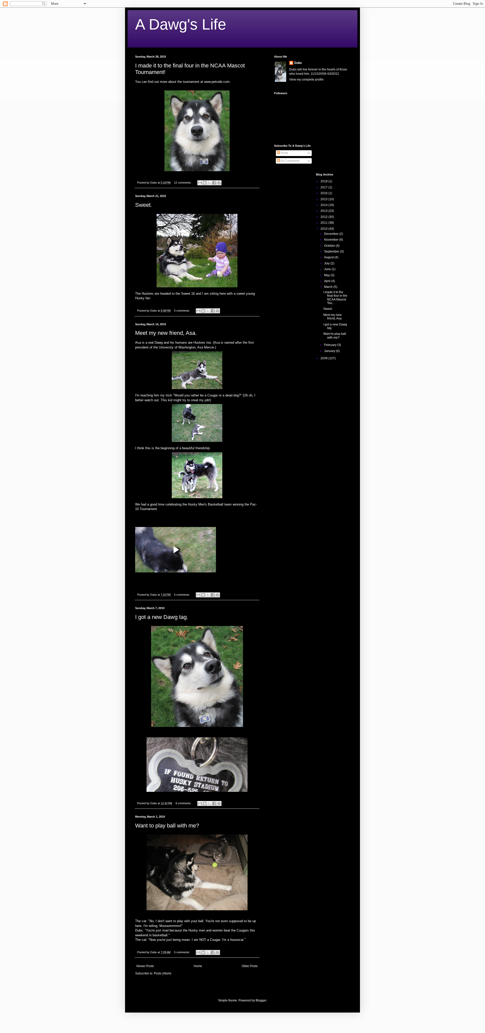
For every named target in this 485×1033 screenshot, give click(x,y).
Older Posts (250, 966)
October (330, 245)
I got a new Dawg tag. (161, 617)
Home (198, 966)
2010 (324, 229)
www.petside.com (217, 82)
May (327, 275)
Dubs (298, 63)
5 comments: (182, 310)
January (330, 351)
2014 (324, 205)
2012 (324, 217)
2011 (324, 222)
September (332, 251)
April (327, 281)
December (331, 234)
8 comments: (184, 803)
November (331, 239)
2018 (324, 181)
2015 (324, 199)
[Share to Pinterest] (219, 182)
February (330, 345)
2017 (324, 187)
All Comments (290, 161)
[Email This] (199, 182)
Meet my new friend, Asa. (166, 333)
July (327, 263)
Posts (284, 153)
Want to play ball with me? (167, 825)
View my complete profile (306, 79)
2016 (324, 193)
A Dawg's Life (180, 24)
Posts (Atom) (162, 973)
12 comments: (183, 182)
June (328, 269)
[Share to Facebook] (214, 182)
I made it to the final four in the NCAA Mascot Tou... (335, 297)
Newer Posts (145, 966)
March (328, 287)
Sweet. (143, 205)
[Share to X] (209, 182)
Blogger (261, 1000)
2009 (324, 358)
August (329, 257)
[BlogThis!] (204, 182)
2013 (324, 211)
